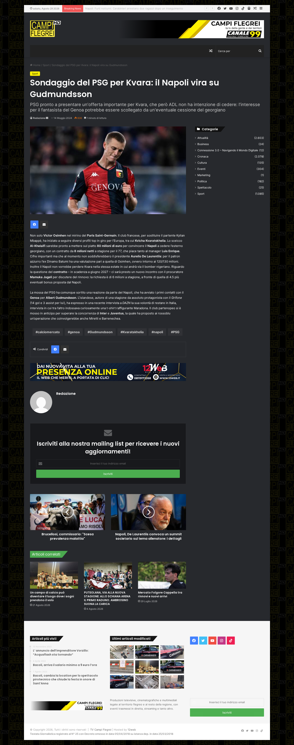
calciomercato (49, 332)
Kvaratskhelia (133, 332)
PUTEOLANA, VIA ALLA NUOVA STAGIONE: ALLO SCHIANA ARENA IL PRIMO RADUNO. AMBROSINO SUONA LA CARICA (107, 598)
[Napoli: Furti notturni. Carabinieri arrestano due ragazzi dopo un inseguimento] (147, 652)
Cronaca (202, 156)
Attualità (202, 137)
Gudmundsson (101, 332)
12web (132, 729)
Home (36, 65)
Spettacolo (204, 187)
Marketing (203, 175)
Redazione (39, 117)
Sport (46, 65)
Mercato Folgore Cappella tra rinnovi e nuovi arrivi (160, 594)
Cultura (202, 162)
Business (203, 144)
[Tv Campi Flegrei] (45, 28)
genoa (75, 332)
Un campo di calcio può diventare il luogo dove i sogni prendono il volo (52, 596)
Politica (202, 181)
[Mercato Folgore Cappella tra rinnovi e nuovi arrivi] (162, 575)
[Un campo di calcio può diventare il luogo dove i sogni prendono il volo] (54, 575)
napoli (158, 332)
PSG (176, 332)
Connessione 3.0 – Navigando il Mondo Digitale (227, 150)
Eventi (201, 168)
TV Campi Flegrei (100, 729)
